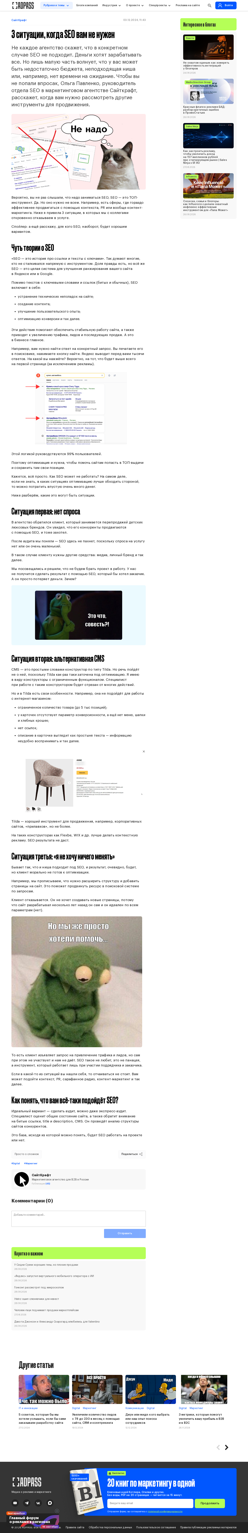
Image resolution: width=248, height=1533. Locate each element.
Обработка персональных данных (110, 1527)
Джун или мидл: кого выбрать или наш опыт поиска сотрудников (147, 1418)
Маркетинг (89, 1408)
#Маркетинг (30, 1163)
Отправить (125, 1233)
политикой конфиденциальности (165, 1511)
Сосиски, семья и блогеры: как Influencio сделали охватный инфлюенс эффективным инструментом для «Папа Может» (205, 206)
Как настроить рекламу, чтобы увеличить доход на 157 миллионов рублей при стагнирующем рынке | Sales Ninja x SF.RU (205, 157)
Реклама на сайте (188, 5)
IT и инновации (28, 1408)
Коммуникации (134, 1408)
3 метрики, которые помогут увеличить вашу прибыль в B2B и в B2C (201, 1418)
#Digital (15, 1163)
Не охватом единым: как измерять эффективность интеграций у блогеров (206, 65)
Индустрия (109, 5)
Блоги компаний (87, 5)
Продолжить (210, 1503)
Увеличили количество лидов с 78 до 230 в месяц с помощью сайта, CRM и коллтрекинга (96, 1418)
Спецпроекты (158, 5)
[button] (226, 1447)
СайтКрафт (19, 20)
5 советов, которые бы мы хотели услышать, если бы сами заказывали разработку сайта (42, 1418)
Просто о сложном (27, 1154)
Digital (76, 1408)
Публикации (41, 1184)
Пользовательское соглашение (156, 1527)
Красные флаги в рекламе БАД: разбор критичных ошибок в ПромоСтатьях (204, 110)
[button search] (209, 5)
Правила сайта (75, 1527)
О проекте (133, 5)
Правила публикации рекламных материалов (208, 1527)
